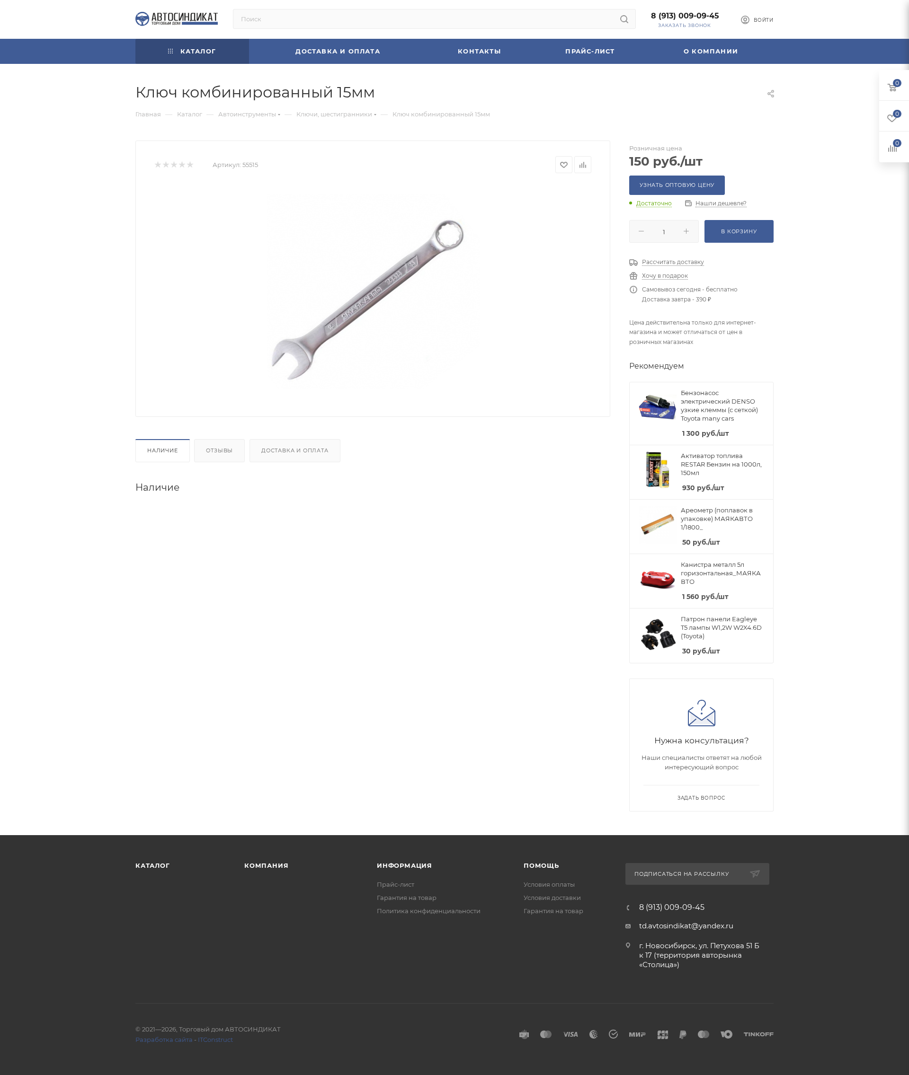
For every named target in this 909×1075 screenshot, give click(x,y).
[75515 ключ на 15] (373, 291)
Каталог (152, 865)
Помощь (541, 865)
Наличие (162, 450)
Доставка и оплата (295, 450)
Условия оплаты (549, 884)
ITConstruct (215, 1039)
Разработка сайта (164, 1039)
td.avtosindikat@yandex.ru (686, 925)
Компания (266, 865)
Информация (404, 865)
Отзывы (219, 450)
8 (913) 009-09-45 (685, 15)
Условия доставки (552, 897)
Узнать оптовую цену (677, 185)
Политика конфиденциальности (429, 911)
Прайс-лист (395, 884)
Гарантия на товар (407, 897)
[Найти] (624, 19)
